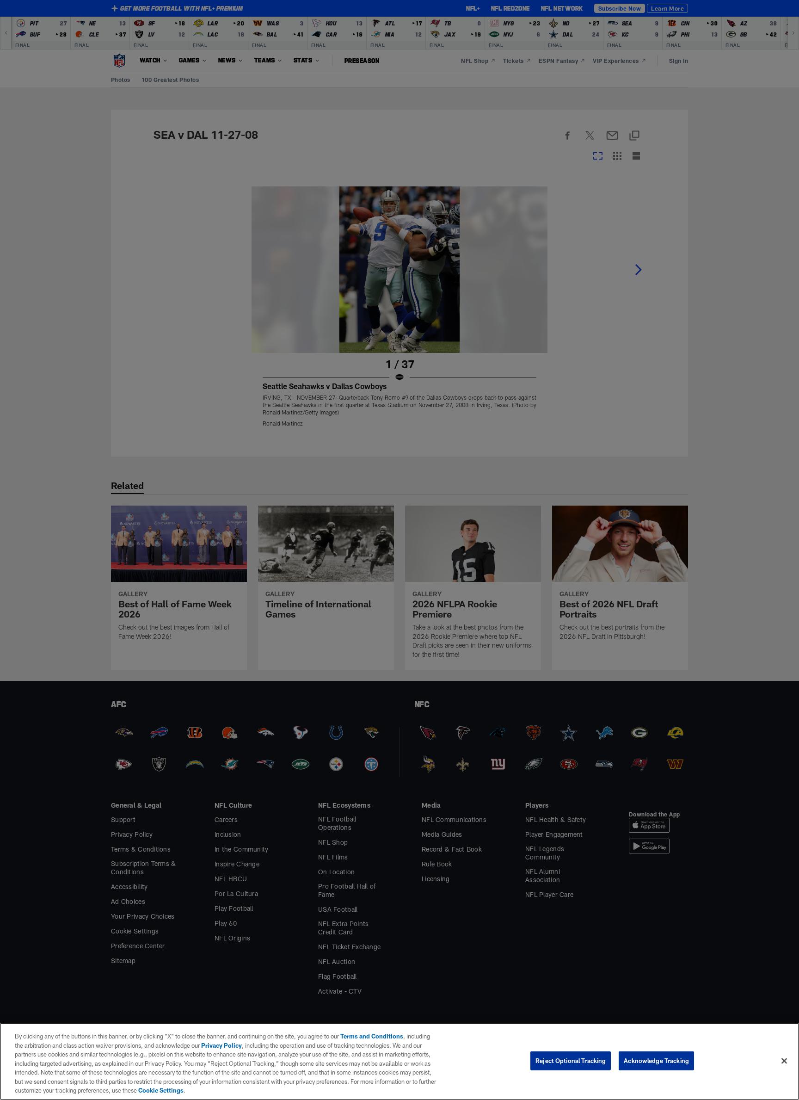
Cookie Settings (161, 1090)
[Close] (784, 1061)
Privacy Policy (221, 1045)
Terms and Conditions (371, 1036)
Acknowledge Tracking (656, 1060)
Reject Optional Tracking (570, 1060)
